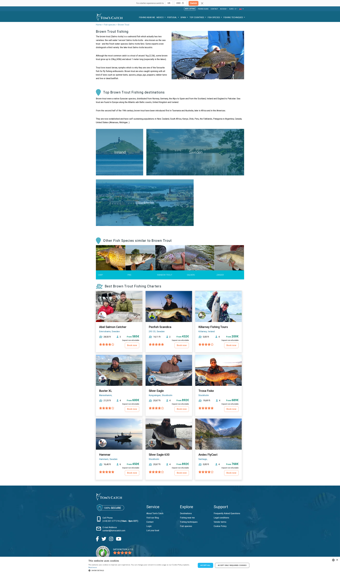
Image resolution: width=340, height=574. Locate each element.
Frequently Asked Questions (227, 513)
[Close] (202, 3)
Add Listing (190, 9)
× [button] (337, 560)
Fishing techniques (188, 522)
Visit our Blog (152, 517)
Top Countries (197, 17)
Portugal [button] (172, 17)
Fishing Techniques (233, 17)
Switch (193, 3)
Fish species (110, 24)
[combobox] (333, 560)
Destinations (186, 513)
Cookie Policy (220, 526)
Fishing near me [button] (147, 17)
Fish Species (214, 17)
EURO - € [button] (232, 9)
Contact (214, 9)
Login (149, 526)
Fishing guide (203, 9)
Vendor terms (220, 522)
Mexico (160, 17)
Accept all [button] (205, 565)
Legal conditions (221, 517)
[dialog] (170, 565)
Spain (183, 17)
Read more (92, 567)
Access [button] (223, 9)
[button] (241, 9)
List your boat (152, 530)
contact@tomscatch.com (114, 530)
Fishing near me (187, 517)
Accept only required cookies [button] (232, 565)
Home (99, 24)
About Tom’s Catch (154, 513)
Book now (132, 345)
